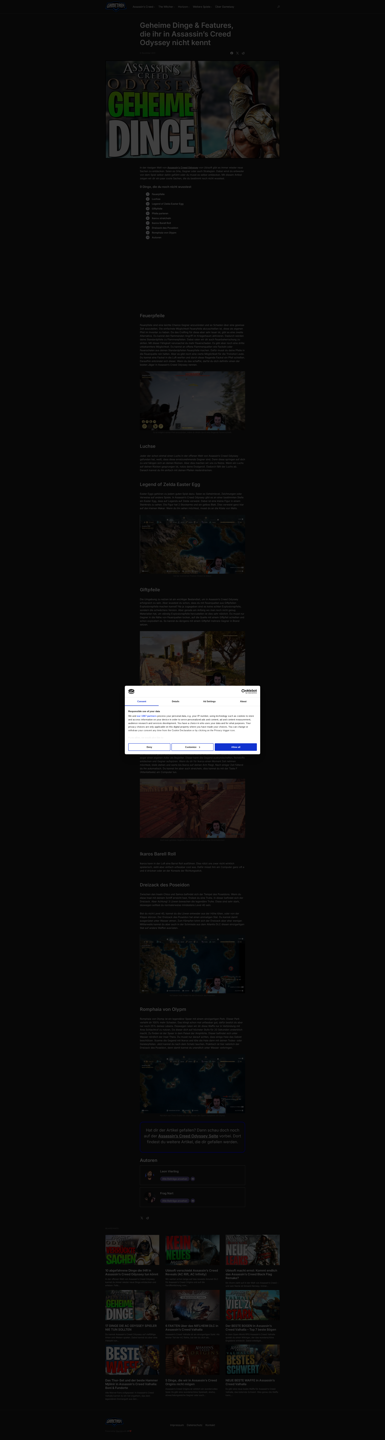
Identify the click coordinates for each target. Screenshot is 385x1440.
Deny (149, 747)
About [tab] (243, 701)
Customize (190, 747)
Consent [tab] (141, 701)
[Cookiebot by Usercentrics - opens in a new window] (244, 691)
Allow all (235, 747)
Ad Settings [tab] (209, 701)
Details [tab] (175, 701)
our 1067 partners (147, 716)
